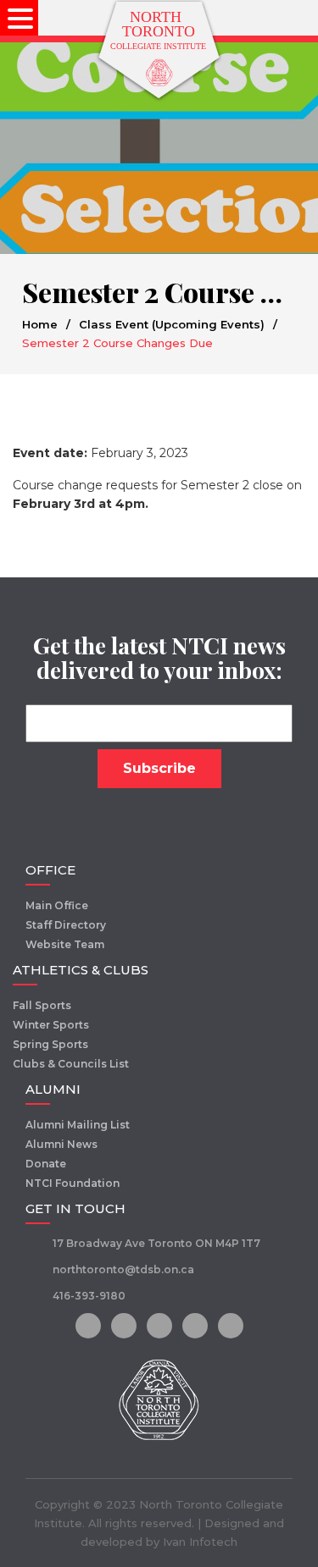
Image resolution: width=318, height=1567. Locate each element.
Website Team (64, 944)
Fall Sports (42, 1005)
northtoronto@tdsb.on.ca (123, 1269)
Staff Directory (65, 925)
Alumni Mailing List (77, 1124)
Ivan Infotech (200, 1541)
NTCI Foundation (72, 1183)
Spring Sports (50, 1044)
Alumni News (61, 1144)
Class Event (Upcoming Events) (172, 324)
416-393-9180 (89, 1295)
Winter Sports (51, 1024)
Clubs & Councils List (71, 1063)
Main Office (56, 905)
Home (40, 324)
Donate (45, 1163)
